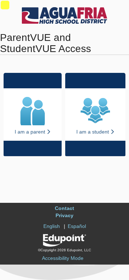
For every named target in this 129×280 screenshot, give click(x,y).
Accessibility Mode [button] (62, 258)
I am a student (93, 132)
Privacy (64, 215)
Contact (64, 208)
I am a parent (31, 132)
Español (77, 226)
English (51, 226)
